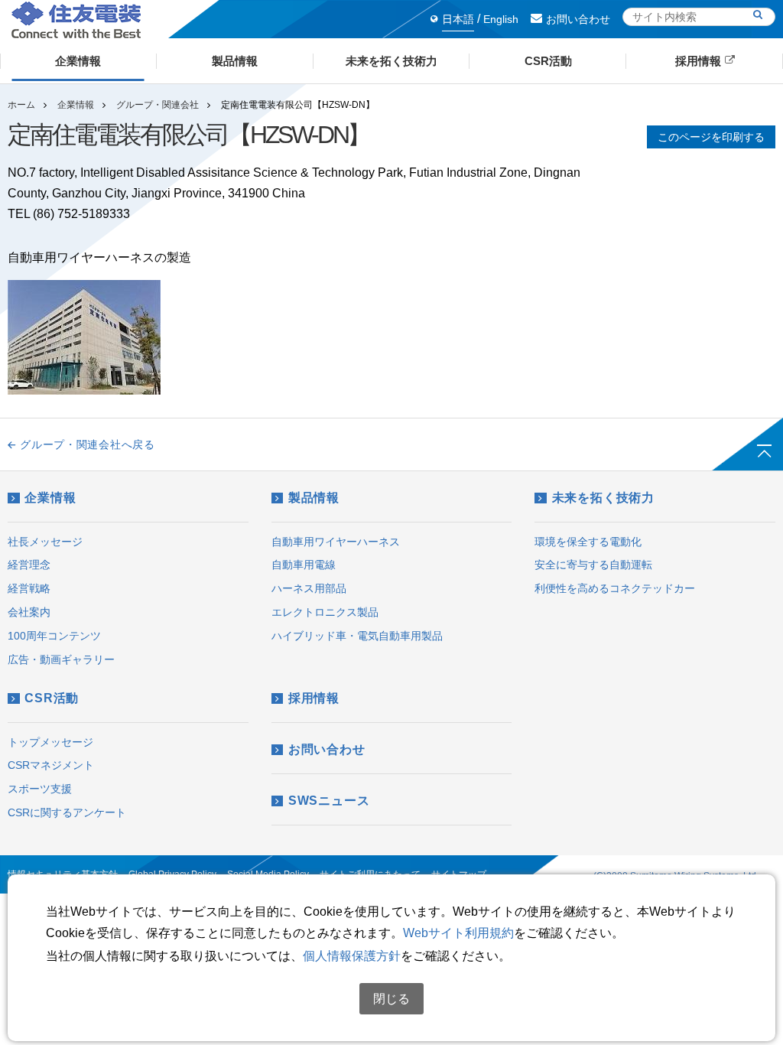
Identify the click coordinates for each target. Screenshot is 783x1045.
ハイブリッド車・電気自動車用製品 (357, 636)
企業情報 (75, 104)
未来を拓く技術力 (603, 497)
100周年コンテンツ (54, 636)
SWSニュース (329, 800)
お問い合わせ (578, 19)
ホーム (21, 104)
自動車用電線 (303, 564)
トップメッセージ (50, 742)
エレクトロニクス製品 (325, 612)
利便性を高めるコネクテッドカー (614, 588)
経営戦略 (29, 588)
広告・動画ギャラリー (61, 659)
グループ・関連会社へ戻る (87, 444)
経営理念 (29, 564)
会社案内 (29, 612)
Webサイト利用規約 (458, 932)
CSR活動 (51, 698)
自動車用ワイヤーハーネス (335, 542)
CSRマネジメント (51, 765)
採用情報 (314, 698)
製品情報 (314, 497)
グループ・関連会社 (157, 104)
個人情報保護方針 (352, 955)
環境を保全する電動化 (588, 542)
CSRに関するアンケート (67, 812)
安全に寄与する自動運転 (593, 564)
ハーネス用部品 (308, 588)
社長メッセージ (45, 542)
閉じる (391, 998)
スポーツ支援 (40, 789)
